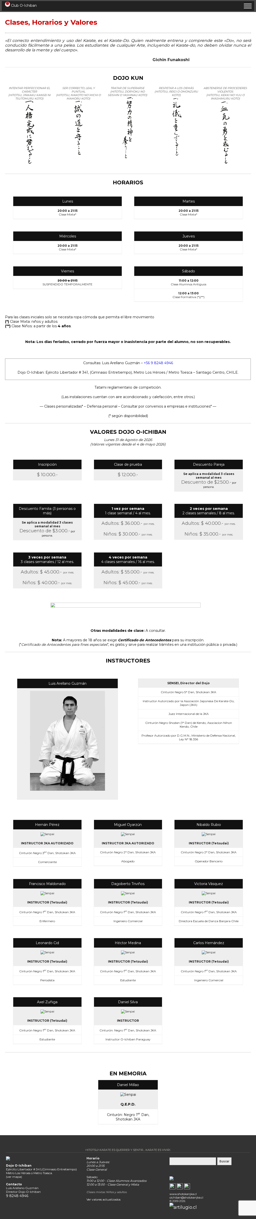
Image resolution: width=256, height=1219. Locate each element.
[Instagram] (187, 1188)
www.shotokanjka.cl (183, 1194)
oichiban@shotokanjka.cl (186, 1197)
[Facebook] (173, 1188)
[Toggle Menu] (248, 5)
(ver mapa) (14, 1177)
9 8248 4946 (17, 1196)
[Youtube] (180, 1188)
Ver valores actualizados (103, 1199)
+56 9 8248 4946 (158, 363)
